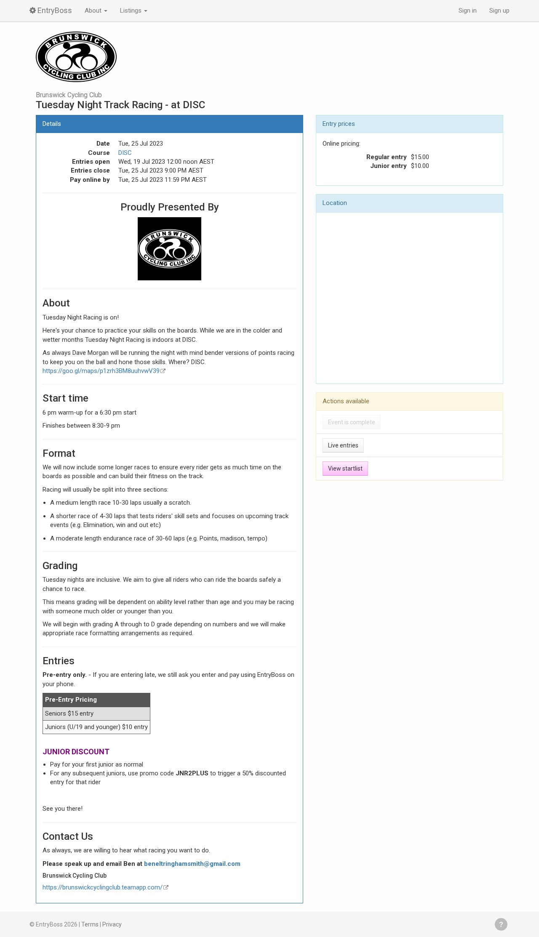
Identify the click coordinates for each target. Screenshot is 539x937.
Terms (90, 924)
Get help (501, 924)
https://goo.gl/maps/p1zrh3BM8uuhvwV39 (101, 371)
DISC (125, 153)
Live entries (343, 445)
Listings (131, 10)
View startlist (345, 468)
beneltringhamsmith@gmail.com (192, 864)
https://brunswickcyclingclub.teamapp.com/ (103, 887)
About (94, 10)
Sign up (499, 10)
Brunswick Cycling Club (69, 95)
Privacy (112, 924)
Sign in (468, 10)
